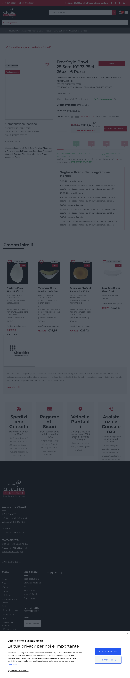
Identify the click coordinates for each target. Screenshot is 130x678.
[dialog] (65, 654)
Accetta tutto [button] (108, 651)
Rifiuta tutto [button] (108, 660)
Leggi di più (12, 664)
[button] (45, 671)
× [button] (127, 634)
